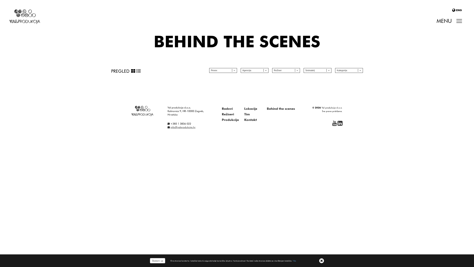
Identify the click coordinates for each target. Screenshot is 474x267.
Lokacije (250, 109)
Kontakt (250, 120)
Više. (294, 261)
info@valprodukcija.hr (183, 127)
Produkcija (230, 120)
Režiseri (228, 114)
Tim (247, 114)
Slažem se (157, 260)
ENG (459, 10)
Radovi (227, 109)
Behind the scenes (281, 109)
